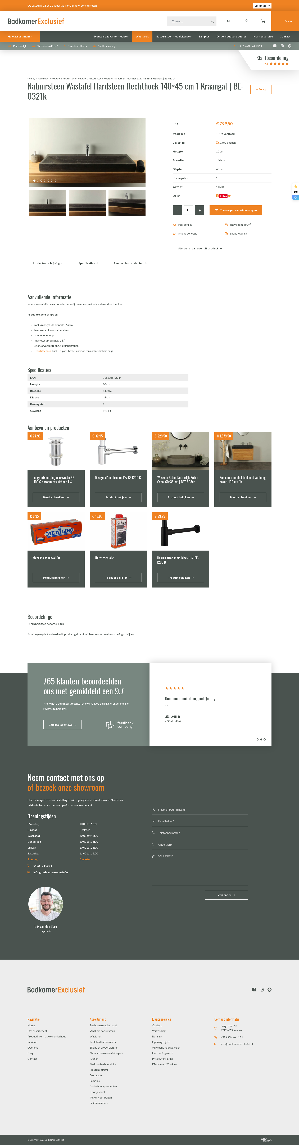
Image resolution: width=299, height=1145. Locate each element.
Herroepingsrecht (162, 1053)
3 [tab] (41, 181)
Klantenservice (263, 36)
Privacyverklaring (162, 1058)
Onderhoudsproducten (231, 36)
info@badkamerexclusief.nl (51, 872)
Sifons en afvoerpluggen (104, 1047)
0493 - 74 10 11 (42, 865)
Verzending (159, 1030)
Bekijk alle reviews (61, 724)
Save (225, 196)
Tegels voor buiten (101, 1097)
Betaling (157, 1036)
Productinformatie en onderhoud (47, 1036)
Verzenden (225, 894)
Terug (262, 89)
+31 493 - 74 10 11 (250, 46)
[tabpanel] (87, 152)
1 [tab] (34, 181)
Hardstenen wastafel (75, 78)
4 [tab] (45, 181)
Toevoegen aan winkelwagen (238, 210)
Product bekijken (54, 497)
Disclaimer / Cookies (164, 1064)
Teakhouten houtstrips (103, 1064)
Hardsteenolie (42, 350)
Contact (285, 36)
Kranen (94, 1058)
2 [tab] (38, 181)
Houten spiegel (99, 1069)
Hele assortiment (19, 36)
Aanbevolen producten (128, 263)
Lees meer (260, 5)
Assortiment (42, 78)
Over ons (33, 1047)
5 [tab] (48, 181)
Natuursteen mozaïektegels (174, 36)
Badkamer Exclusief (54, 1139)
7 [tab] (55, 181)
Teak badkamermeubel (103, 1042)
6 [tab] (52, 181)
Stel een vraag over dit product (198, 248)
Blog (30, 1053)
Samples (204, 36)
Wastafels (142, 36)
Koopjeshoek (98, 1091)
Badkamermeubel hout (103, 1025)
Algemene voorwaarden (166, 1047)
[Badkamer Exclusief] (36, 21)
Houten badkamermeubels (111, 36)
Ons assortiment (37, 1030)
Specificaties (87, 263)
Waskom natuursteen (102, 1030)
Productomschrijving (46, 263)
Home (31, 78)
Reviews (32, 1042)
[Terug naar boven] (292, 1138)
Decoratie (96, 1075)
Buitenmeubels (99, 1103)
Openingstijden (161, 1042)
